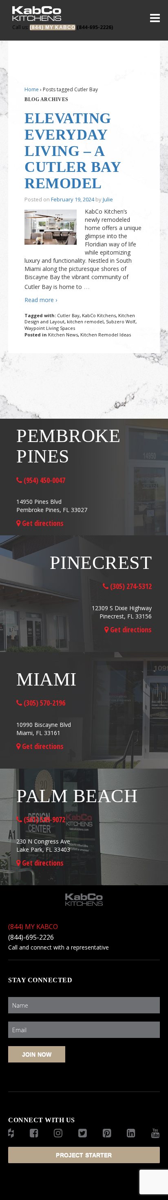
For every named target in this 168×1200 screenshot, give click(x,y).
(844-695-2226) (62, 27)
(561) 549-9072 (43, 819)
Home (31, 89)
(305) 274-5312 (130, 586)
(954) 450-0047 (43, 480)
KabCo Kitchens (99, 315)
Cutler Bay (68, 315)
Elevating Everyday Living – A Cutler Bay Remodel (72, 150)
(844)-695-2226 (31, 937)
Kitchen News (63, 335)
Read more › (40, 300)
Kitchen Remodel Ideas (105, 335)
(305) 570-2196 (43, 703)
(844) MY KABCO (33, 926)
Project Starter (84, 1155)
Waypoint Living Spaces (49, 328)
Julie (108, 199)
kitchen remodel (85, 321)
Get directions (42, 523)
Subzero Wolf (120, 321)
